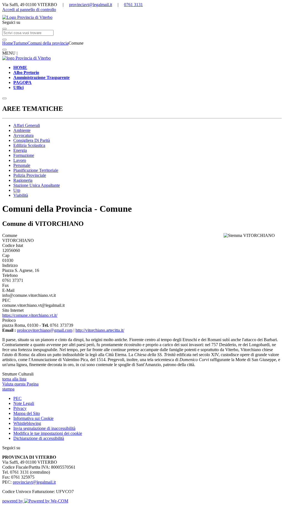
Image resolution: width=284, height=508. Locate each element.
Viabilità (20, 195)
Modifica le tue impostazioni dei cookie (47, 433)
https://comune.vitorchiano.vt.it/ (29, 315)
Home (7, 43)
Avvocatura (23, 135)
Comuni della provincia (48, 43)
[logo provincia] (142, 17)
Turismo (20, 43)
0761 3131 (133, 4)
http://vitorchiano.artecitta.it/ (99, 330)
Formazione (23, 155)
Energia (20, 150)
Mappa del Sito (26, 413)
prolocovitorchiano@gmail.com (44, 330)
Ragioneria (22, 180)
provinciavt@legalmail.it (90, 4)
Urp (16, 190)
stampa (8, 389)
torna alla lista (14, 379)
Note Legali (23, 403)
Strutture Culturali (18, 374)
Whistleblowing (27, 423)
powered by (13, 501)
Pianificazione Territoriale (35, 170)
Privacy (20, 408)
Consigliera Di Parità (31, 140)
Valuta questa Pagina (20, 384)
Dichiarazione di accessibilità (38, 438)
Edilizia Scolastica (29, 145)
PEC (17, 398)
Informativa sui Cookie (33, 418)
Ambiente (22, 130)
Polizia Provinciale (29, 175)
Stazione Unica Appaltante (36, 185)
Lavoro (19, 160)
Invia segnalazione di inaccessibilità (44, 428)
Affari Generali (26, 125)
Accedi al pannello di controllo (29, 9)
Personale (21, 165)
